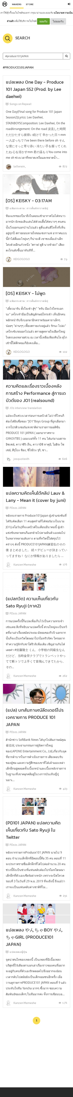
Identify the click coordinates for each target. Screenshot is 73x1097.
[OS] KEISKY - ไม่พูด (25, 293)
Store (30, 4)
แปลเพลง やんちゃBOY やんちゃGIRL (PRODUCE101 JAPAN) (34, 937)
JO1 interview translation (26, 408)
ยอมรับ (43, 21)
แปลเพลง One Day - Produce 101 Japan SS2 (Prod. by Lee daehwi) (35, 89)
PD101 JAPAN (18, 507)
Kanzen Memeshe (24, 564)
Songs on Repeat (20, 104)
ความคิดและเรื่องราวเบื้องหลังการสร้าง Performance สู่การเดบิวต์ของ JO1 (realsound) (36, 393)
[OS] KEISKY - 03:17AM (29, 200)
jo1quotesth (21, 458)
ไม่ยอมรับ (58, 21)
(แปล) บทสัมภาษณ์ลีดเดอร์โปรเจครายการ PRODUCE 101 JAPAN (35, 717)
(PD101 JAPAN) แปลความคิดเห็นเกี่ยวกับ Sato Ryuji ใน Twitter (33, 829)
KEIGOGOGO (21, 259)
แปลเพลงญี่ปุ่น (18, 951)
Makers (16, 4)
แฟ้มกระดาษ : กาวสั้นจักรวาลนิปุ (29, 208)
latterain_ (19, 166)
